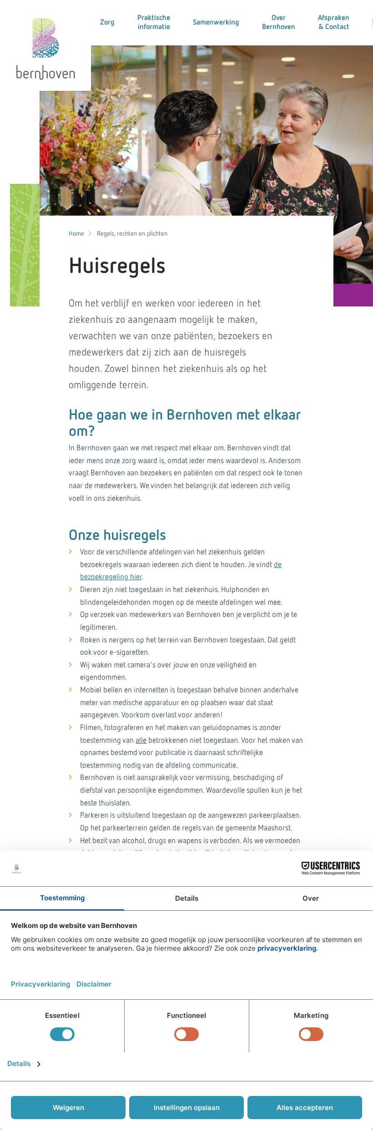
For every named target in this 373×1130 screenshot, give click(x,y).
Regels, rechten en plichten (132, 234)
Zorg (107, 22)
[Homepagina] (45, 45)
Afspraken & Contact (333, 23)
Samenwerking (216, 22)
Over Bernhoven (278, 23)
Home (76, 234)
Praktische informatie (153, 23)
